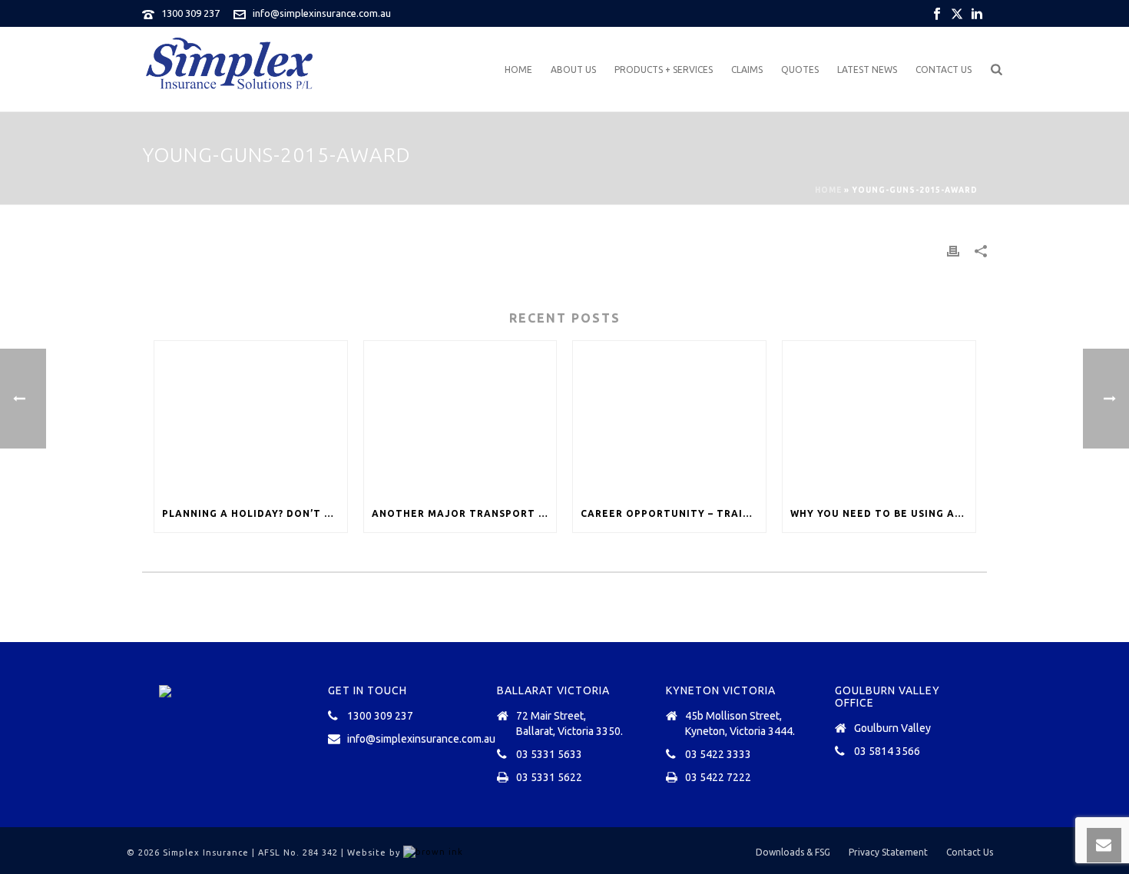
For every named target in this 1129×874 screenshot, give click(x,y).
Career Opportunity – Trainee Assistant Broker (673, 513)
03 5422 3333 (718, 754)
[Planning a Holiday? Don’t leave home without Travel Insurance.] (250, 418)
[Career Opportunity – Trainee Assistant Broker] (669, 418)
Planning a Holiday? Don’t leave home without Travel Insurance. (254, 513)
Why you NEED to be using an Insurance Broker (882, 513)
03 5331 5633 (549, 754)
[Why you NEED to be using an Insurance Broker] (879, 418)
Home (518, 69)
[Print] (953, 250)
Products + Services (663, 69)
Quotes (800, 69)
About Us (573, 69)
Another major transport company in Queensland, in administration (464, 513)
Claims (747, 69)
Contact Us (943, 69)
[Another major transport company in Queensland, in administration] (460, 418)
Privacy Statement (888, 852)
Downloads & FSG (793, 852)
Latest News (867, 69)
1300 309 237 (190, 13)
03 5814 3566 (887, 751)
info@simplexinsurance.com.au (322, 13)
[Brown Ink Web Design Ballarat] (433, 852)
